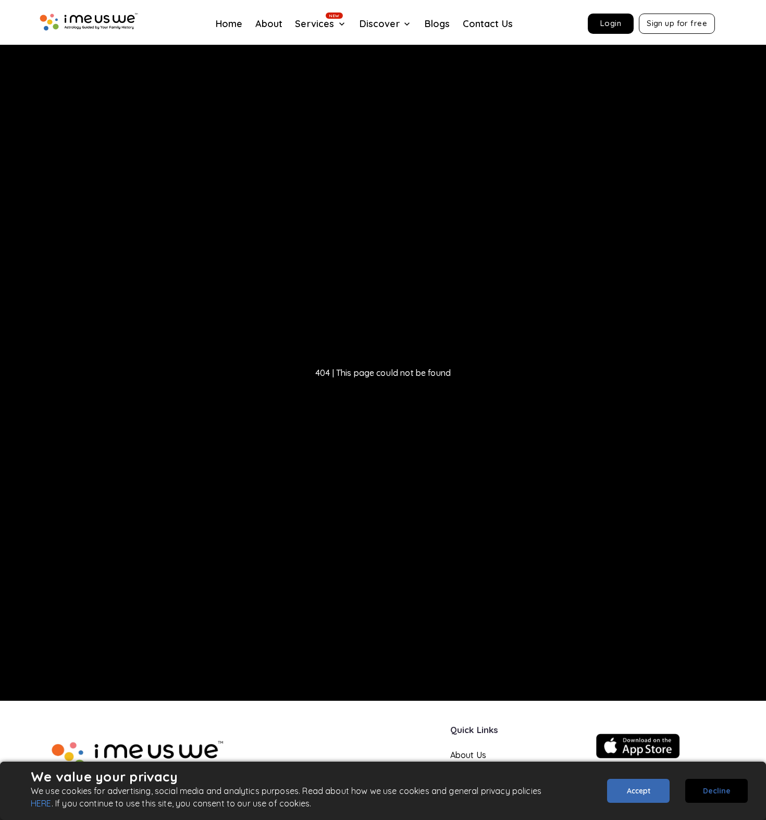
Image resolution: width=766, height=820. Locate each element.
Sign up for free (677, 23)
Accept (638, 791)
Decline (717, 791)
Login (610, 23)
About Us (468, 755)
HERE (41, 803)
